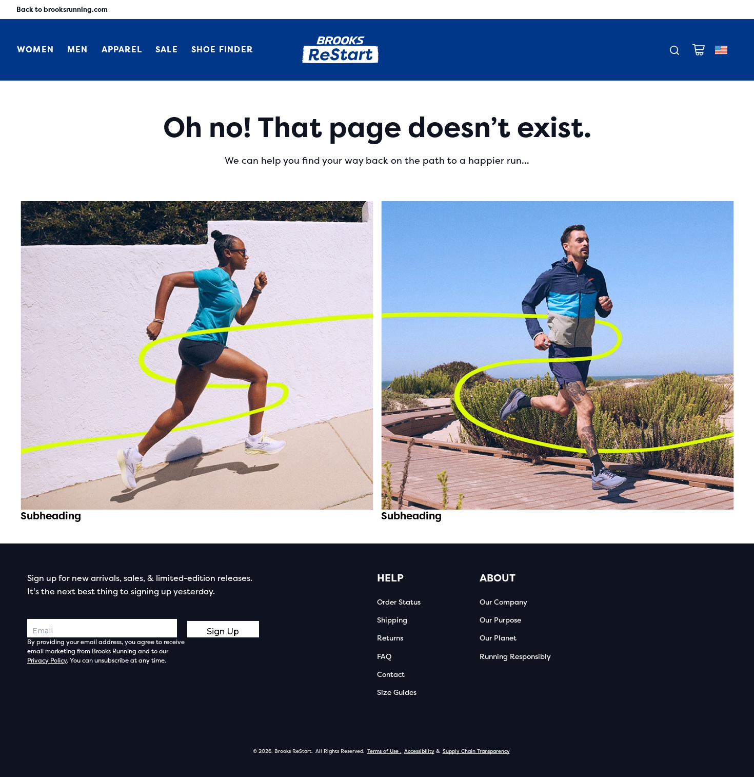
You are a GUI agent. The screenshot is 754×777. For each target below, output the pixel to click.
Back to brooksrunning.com (62, 9)
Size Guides (396, 692)
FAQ (384, 656)
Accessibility (419, 751)
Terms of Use (384, 751)
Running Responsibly (515, 656)
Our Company (503, 602)
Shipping (392, 620)
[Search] (674, 50)
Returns (390, 638)
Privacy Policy (47, 660)
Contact (391, 674)
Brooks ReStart (292, 751)
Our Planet (498, 638)
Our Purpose (500, 620)
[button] (698, 49)
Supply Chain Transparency (476, 751)
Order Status (399, 602)
